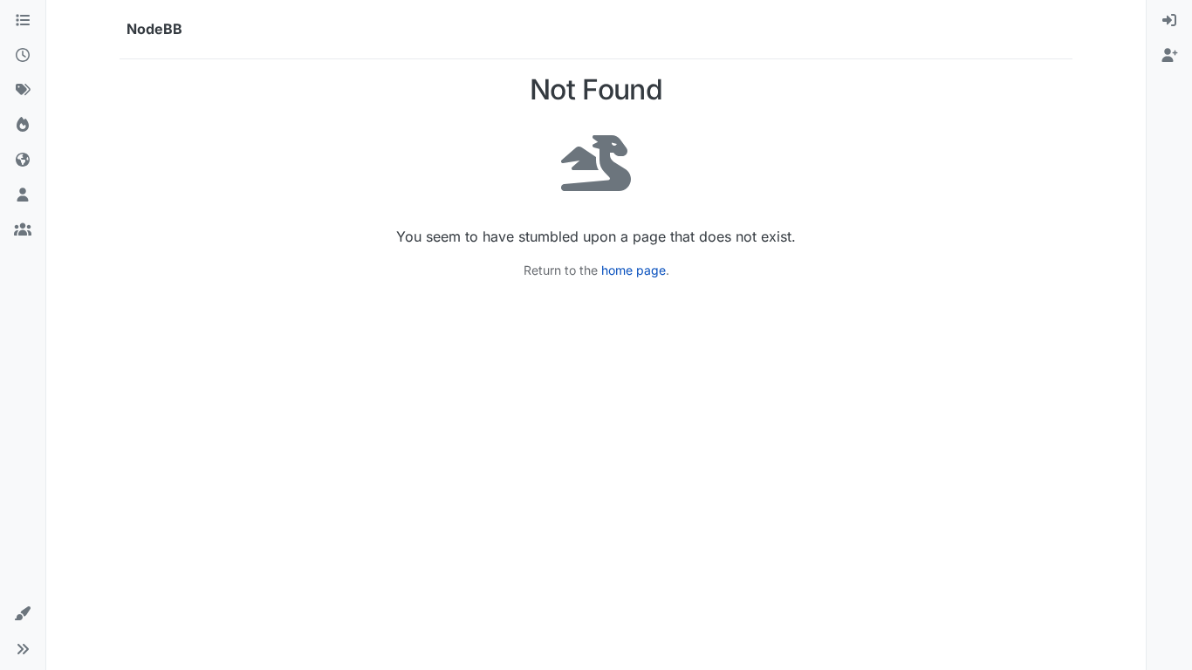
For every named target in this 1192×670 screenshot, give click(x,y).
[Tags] (22, 91)
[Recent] (22, 56)
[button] (22, 614)
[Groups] (22, 230)
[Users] (22, 195)
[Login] (1169, 21)
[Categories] (22, 21)
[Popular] (22, 126)
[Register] (1169, 56)
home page (633, 270)
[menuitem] (1169, 21)
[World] (22, 160)
